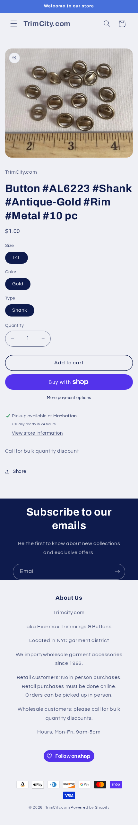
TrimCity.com (57, 807)
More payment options (69, 398)
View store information (37, 433)
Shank (19, 310)
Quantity (14, 325)
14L (16, 257)
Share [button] (19, 471)
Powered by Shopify (90, 807)
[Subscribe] (117, 571)
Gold (17, 284)
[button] (13, 23)
